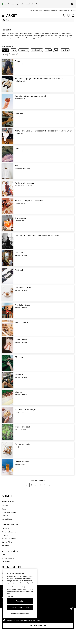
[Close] (72, 4)
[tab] (5, 50)
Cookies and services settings (20, 613)
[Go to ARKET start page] (11, 15)
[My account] (64, 15)
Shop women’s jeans (50, 10)
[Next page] (49, 485)
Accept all (20, 601)
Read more (11, 596)
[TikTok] (19, 567)
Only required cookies (20, 607)
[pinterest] (14, 567)
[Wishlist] (68, 15)
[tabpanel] (38, 273)
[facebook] (8, 567)
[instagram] (3, 567)
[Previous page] (27, 485)
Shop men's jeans (64, 10)
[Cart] (73, 15)
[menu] (3, 15)
